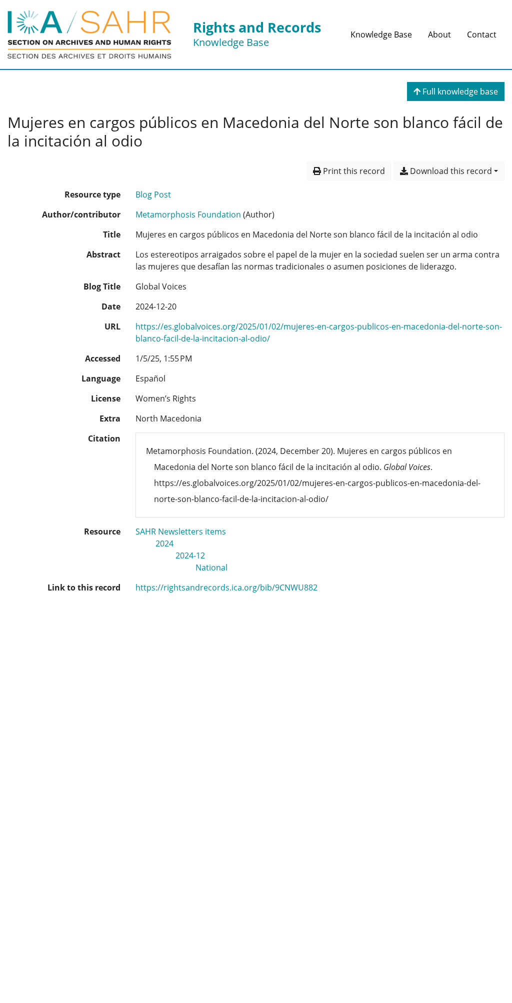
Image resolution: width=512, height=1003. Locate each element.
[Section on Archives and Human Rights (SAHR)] (89, 34)
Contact (481, 34)
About (439, 34)
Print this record (353, 171)
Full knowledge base (459, 91)
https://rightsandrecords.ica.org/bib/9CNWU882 (227, 587)
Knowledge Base (381, 34)
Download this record (450, 171)
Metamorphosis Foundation (188, 214)
